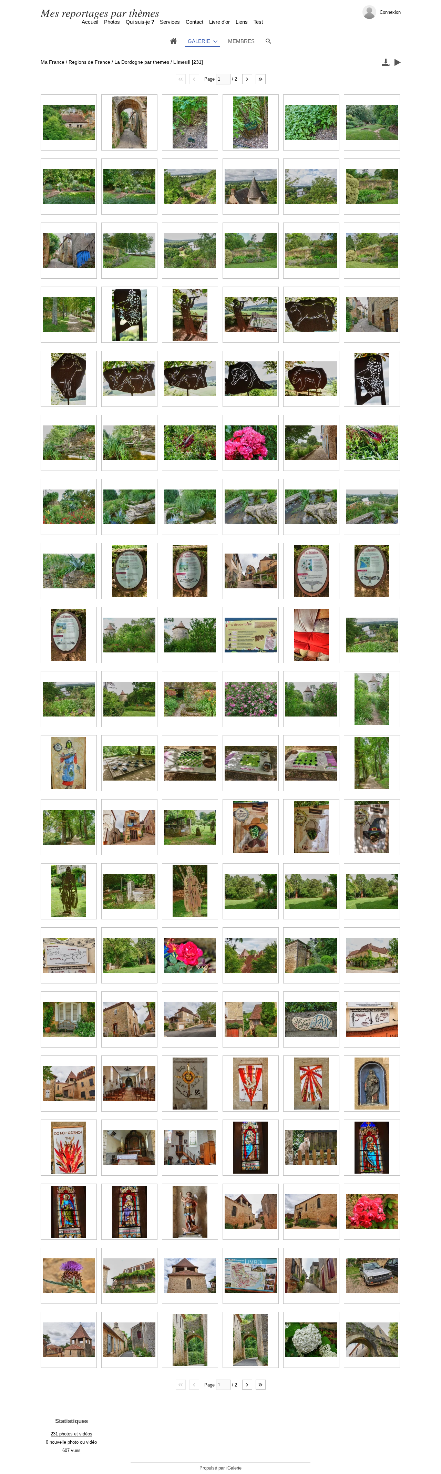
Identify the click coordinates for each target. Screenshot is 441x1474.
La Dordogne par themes (141, 62)
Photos (112, 22)
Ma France (52, 62)
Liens (242, 22)
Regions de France (89, 62)
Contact (194, 22)
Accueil (90, 22)
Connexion (390, 12)
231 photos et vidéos (71, 1433)
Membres (241, 41)
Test (258, 22)
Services (170, 22)
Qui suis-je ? (140, 22)
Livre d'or (219, 22)
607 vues (71, 1450)
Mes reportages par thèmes (100, 12)
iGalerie (234, 1468)
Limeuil (182, 62)
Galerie (199, 41)
